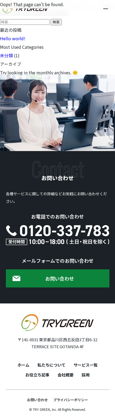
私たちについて (51, 365)
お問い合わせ (37, 399)
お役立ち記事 (37, 375)
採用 (86, 375)
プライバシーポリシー (70, 399)
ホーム (23, 365)
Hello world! (12, 38)
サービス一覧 (86, 365)
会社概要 (65, 375)
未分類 (6, 55)
